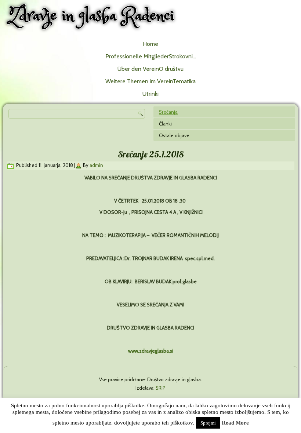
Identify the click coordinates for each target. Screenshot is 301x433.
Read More (235, 423)
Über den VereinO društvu (150, 68)
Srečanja (168, 112)
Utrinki (150, 93)
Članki (165, 124)
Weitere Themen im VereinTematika (150, 81)
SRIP (161, 388)
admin (96, 165)
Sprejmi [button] (208, 423)
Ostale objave (174, 135)
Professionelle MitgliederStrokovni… (150, 56)
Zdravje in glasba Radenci (91, 16)
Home (150, 43)
